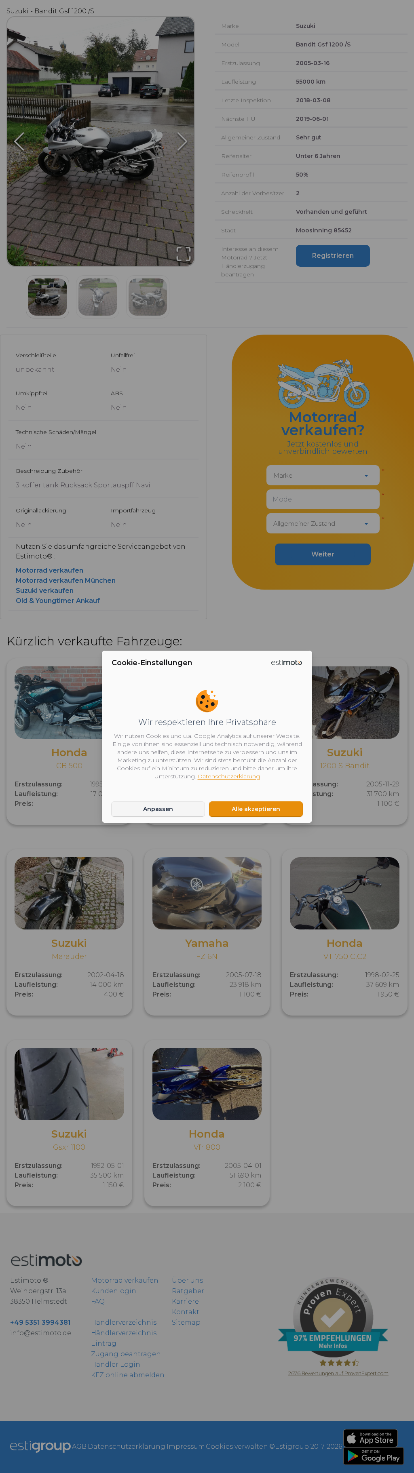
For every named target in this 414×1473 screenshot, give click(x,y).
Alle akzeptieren (256, 809)
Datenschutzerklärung (229, 776)
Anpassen (158, 809)
